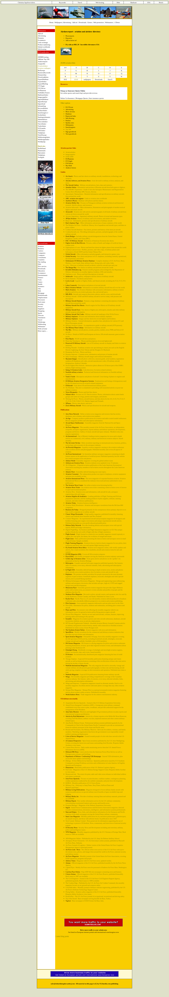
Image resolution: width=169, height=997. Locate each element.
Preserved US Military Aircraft (76, 343)
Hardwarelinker (43, 95)
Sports (40, 313)
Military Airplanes (72, 316)
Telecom (41, 315)
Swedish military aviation (74, 372)
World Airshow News (72, 694)
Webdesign (41, 322)
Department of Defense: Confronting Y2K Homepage (83, 756)
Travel (40, 320)
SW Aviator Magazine (73, 643)
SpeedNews (69, 632)
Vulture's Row (70, 394)
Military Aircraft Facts (73, 310)
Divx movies (42, 266)
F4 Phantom (42, 90)
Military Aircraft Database (74, 301)
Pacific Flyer (70, 599)
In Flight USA (70, 570)
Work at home (42, 329)
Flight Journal (70, 534)
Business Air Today (72, 510)
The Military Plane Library (75, 328)
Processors (41, 300)
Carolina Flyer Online (73, 872)
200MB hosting (43, 57)
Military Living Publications (75, 790)
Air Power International (73, 454)
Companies (41, 253)
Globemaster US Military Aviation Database (80, 261)
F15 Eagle (41, 86)
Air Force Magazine (72, 427)
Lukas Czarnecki (71, 285)
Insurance (41, 286)
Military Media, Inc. (72, 796)
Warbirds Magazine (72, 674)
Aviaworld (69, 212)
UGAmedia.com (105, 984)
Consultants (42, 257)
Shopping (41, 311)
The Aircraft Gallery (72, 185)
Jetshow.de (69, 276)
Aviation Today (71, 503)
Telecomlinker (43, 122)
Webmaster (41, 326)
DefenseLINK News (72, 752)
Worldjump (41, 142)
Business (41, 248)
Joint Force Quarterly (73, 779)
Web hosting (42, 49)
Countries (41, 260)
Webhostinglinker (44, 137)
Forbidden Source (44, 93)
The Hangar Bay (71, 267)
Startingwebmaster (44, 117)
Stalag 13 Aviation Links (74, 370)
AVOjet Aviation (71, 218)
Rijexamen (41, 153)
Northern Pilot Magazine (74, 594)
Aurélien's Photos (71, 201)
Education (41, 271)
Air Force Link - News (73, 850)
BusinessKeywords (44, 73)
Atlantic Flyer (70, 472)
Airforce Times (70, 861)
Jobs (39, 289)
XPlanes (68, 403)
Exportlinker (42, 82)
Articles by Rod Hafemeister (75, 716)
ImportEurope (42, 102)
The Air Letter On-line (73, 443)
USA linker (41, 130)
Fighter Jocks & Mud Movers (75, 243)
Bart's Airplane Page (72, 223)
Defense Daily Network (73, 525)
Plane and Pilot (71, 610)
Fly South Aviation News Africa (76, 547)
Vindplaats (41, 133)
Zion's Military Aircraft (73, 405)
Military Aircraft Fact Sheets (75, 305)
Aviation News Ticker (73, 487)
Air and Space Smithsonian (75, 423)
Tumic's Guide (70, 377)
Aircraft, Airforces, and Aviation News (78, 181)
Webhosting (42, 324)
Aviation (41, 246)
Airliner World (70, 461)
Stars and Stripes (71, 812)
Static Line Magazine (73, 816)
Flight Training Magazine (74, 543)
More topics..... (43, 331)
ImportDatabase (43, 99)
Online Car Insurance (67, 98)
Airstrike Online (71, 187)
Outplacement (42, 297)
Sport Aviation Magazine (74, 637)
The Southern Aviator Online (75, 630)
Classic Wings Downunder (74, 514)
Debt (39, 264)
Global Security (71, 256)
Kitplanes (69, 574)
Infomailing (42, 106)
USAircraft (69, 385)
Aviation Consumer (72, 474)
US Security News (71, 828)
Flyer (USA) (69, 556)
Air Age (68, 418)
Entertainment (42, 275)
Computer (41, 255)
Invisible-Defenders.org (73, 270)
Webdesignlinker (43, 139)
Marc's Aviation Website (74, 287)
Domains (41, 38)
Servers (40, 306)
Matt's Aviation (71, 290)
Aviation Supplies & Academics (76, 496)
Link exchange (43, 42)
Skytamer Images (71, 359)
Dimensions (69, 767)
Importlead (41, 104)
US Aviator (69, 654)
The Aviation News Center (74, 485)
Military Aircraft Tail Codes (75, 314)
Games (40, 282)
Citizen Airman (71, 874)
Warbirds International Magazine (77, 665)
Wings (68, 677)
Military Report (71, 801)
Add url (40, 34)
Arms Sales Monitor (72, 712)
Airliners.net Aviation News (75, 463)
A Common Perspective (73, 741)
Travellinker (42, 124)
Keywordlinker (43, 108)
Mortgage (41, 293)
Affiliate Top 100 (43, 59)
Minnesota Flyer (71, 588)
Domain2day (42, 75)
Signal (68, 807)
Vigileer (68, 901)
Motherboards (42, 295)
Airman (68, 863)
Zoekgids (41, 157)
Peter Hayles (70, 339)
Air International (71, 436)
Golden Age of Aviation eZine (75, 559)
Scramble (69, 619)
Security (40, 304)
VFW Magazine (71, 832)
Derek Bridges (70, 236)
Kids (39, 291)
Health (40, 284)
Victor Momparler (71, 392)
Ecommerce (42, 40)
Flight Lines (70, 539)
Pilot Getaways (71, 603)
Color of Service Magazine (75, 736)
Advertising (67, 22)
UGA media (42, 128)
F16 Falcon (41, 88)
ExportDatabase (43, 79)
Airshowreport (42, 61)
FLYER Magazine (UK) (73, 554)
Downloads (41, 269)
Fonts (40, 280)
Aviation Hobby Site (72, 203)
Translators (41, 318)
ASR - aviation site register (75, 198)
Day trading (42, 262)
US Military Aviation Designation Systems (80, 381)
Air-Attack (69, 176)
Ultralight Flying (71, 650)
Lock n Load (70, 281)
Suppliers (41, 309)
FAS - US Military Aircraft (74, 241)
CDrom (117, 22)
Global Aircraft (70, 254)
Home (51, 22)
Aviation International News (75, 478)
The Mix (68, 330)
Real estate (41, 302)
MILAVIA (69, 294)
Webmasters (109, 22)
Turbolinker (42, 126)
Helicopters (69, 563)
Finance (40, 277)
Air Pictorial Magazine (73, 447)
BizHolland (42, 148)
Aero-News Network (72, 414)
